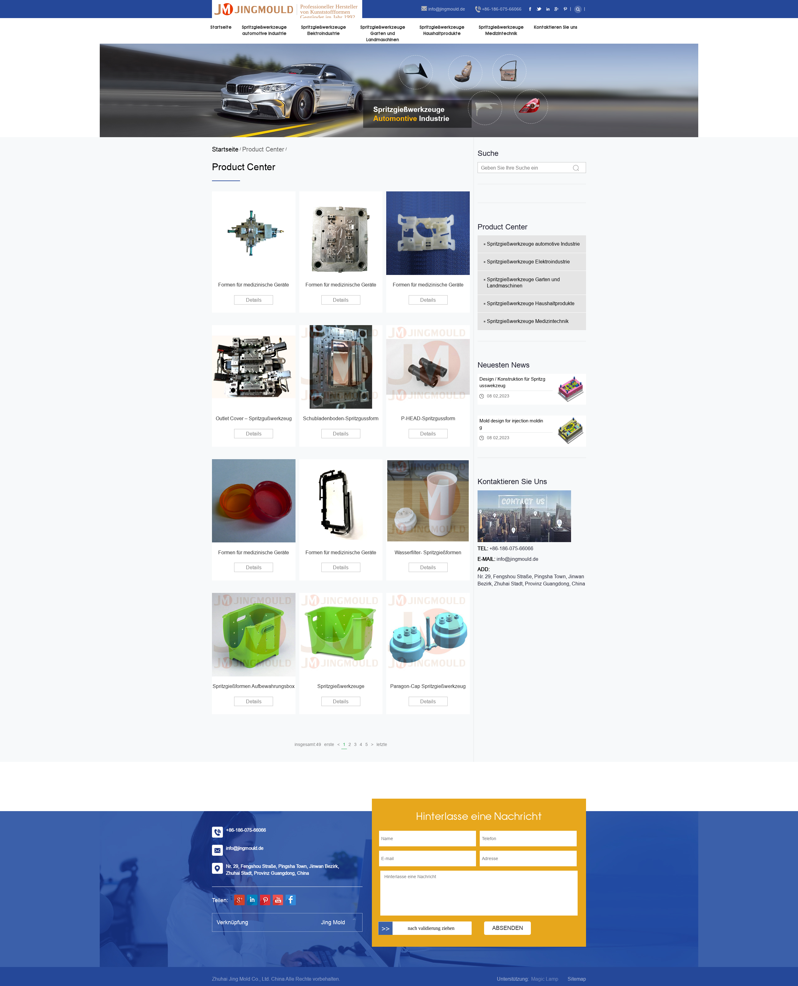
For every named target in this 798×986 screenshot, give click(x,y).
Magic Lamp (544, 979)
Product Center (263, 149)
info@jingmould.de (446, 9)
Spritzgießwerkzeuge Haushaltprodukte (442, 30)
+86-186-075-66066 (502, 9)
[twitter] (539, 9)
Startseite (221, 27)
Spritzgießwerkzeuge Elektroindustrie (323, 30)
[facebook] (530, 9)
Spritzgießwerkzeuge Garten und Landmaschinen (382, 33)
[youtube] (277, 900)
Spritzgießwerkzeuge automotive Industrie (264, 30)
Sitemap (577, 979)
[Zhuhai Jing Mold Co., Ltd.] (254, 9)
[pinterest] (565, 9)
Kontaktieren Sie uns (555, 27)
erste (329, 744)
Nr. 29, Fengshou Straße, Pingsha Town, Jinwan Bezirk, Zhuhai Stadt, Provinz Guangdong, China (531, 580)
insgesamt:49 (308, 744)
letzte (382, 744)
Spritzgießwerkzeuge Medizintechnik (501, 30)
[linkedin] (548, 9)
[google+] (556, 9)
